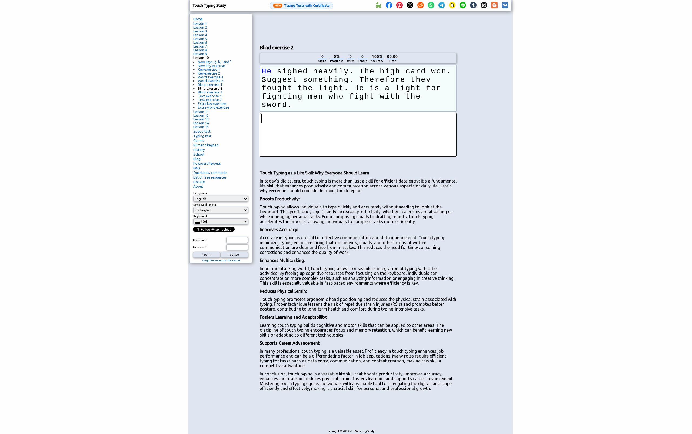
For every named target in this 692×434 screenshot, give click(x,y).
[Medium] (484, 5)
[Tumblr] (473, 5)
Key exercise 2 (209, 73)
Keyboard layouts (207, 163)
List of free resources (210, 177)
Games (198, 140)
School (198, 154)
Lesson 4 (200, 35)
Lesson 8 (200, 50)
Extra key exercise (212, 103)
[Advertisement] (358, 27)
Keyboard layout (205, 204)
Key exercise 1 (209, 69)
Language (200, 193)
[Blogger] (494, 5)
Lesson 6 (200, 42)
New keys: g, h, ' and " (214, 62)
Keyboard (200, 216)
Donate (199, 182)
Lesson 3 (200, 31)
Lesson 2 (200, 27)
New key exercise (211, 66)
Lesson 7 (200, 46)
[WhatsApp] (431, 5)
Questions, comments (210, 172)
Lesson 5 (200, 39)
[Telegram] (441, 5)
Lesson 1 (200, 23)
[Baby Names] (378, 5)
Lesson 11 (201, 111)
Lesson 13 (201, 119)
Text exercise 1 (210, 96)
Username (200, 240)
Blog (197, 159)
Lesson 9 (200, 54)
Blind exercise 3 (210, 92)
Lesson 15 (201, 127)
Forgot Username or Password (221, 260)
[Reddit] (420, 5)
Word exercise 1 (210, 77)
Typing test (202, 136)
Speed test (202, 131)
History (199, 150)
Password (199, 247)
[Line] (463, 5)
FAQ (196, 168)
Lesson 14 (201, 123)
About (198, 186)
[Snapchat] (452, 5)
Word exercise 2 (210, 81)
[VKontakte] (505, 5)
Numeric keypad (206, 145)
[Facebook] (389, 5)
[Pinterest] (399, 5)
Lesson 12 (201, 115)
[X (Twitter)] (410, 5)
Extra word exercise (213, 107)
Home (198, 19)
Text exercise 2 (210, 100)
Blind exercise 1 (210, 84)
